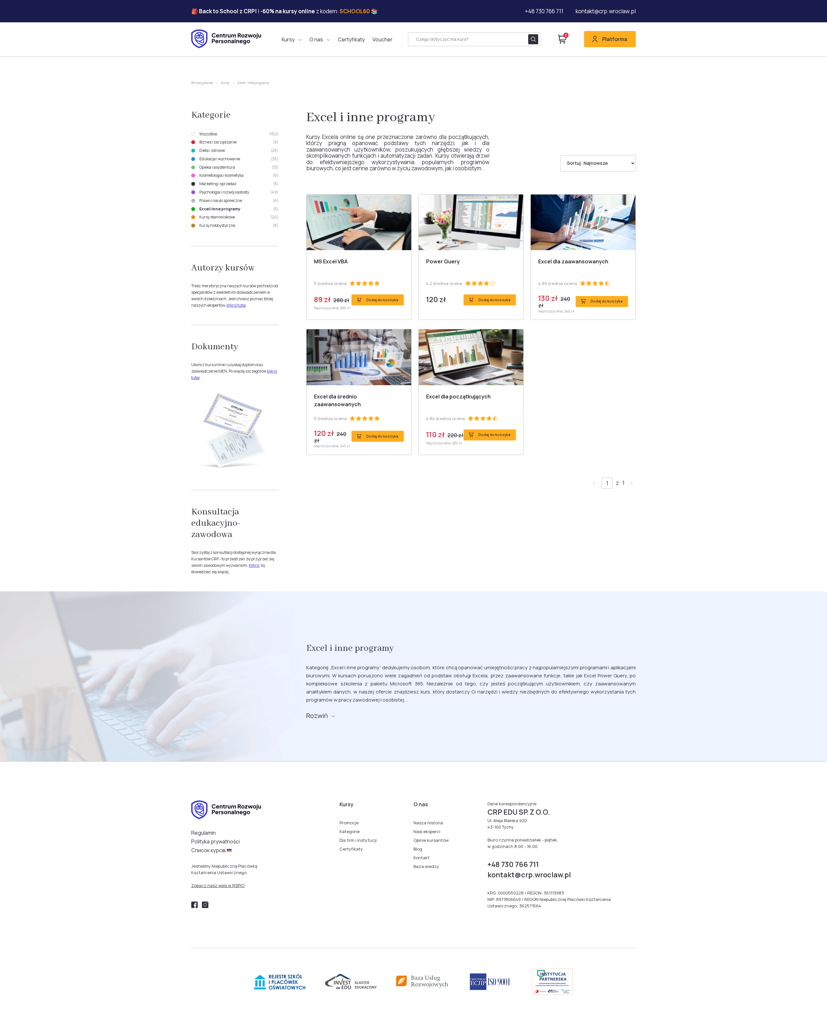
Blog (418, 849)
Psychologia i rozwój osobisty (238, 192)
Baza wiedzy (426, 866)
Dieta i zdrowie (238, 150)
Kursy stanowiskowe (238, 217)
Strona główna (202, 82)
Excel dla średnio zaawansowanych (337, 400)
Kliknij (254, 565)
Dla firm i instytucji (358, 840)
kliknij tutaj (236, 305)
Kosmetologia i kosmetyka (238, 175)
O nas (316, 39)
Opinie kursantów (431, 840)
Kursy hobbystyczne (238, 225)
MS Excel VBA (331, 261)
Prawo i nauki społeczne (238, 200)
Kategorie (350, 831)
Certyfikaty (351, 39)
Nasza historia (428, 823)
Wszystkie (238, 134)
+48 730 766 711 (544, 11)
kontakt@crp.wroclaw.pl (606, 11)
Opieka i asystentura (238, 167)
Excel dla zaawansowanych (573, 261)
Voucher (382, 39)
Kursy (288, 39)
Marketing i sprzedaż (238, 184)
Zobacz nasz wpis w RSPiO (218, 885)
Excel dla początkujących (458, 396)
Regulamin (203, 832)
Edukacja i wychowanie (238, 159)
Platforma (614, 39)
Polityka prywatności (215, 841)
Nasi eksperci (427, 831)
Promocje (349, 823)
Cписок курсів (209, 850)
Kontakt (422, 858)
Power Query (443, 261)
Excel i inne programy (238, 209)
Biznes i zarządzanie (238, 142)
